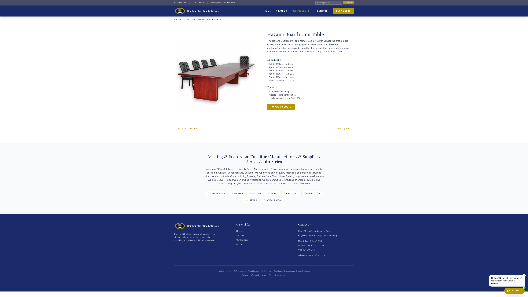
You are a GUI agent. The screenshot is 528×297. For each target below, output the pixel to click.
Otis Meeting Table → (344, 128)
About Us (281, 11)
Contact (322, 11)
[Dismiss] (524, 275)
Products (179, 20)
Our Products (300, 11)
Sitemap (245, 275)
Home (268, 11)
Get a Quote (343, 11)
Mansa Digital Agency (278, 275)
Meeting (191, 20)
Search (348, 3)
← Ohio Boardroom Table (186, 128)
